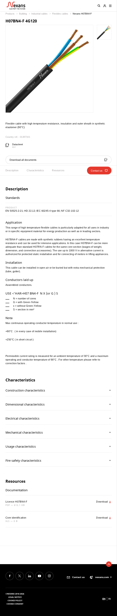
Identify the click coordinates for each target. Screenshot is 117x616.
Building (23, 13)
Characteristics (35, 170)
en (103, 598)
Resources (58, 170)
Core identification (15, 517)
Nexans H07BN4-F (82, 13)
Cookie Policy (15, 600)
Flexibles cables (60, 13)
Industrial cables (39, 13)
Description (11, 170)
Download (102, 501)
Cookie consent (15, 604)
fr (109, 598)
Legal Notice (15, 597)
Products (10, 13)
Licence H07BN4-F (16, 501)
